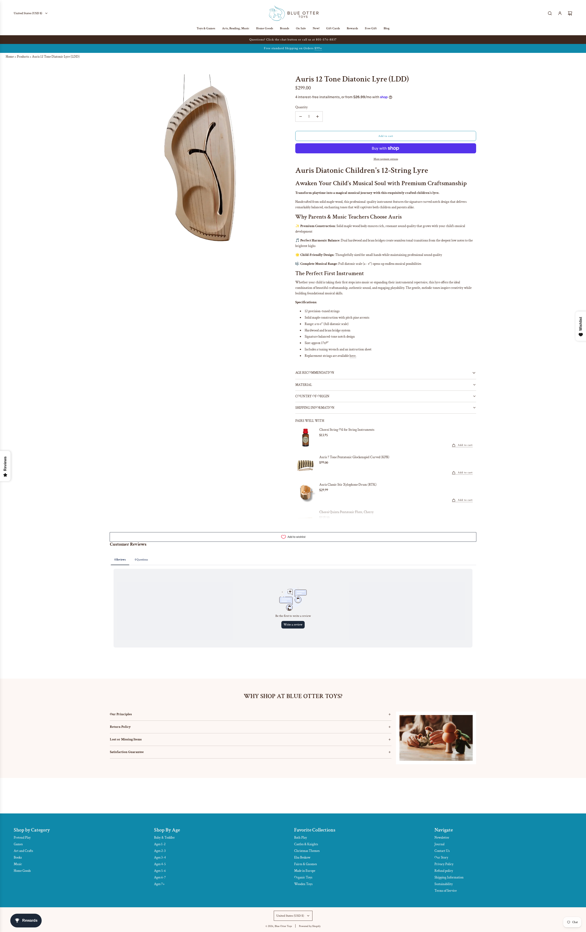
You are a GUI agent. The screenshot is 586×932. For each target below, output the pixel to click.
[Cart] (570, 13)
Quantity (301, 107)
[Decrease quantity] (301, 116)
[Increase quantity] (317, 116)
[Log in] (560, 13)
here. (353, 356)
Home (10, 56)
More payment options (386, 159)
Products (23, 56)
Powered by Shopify (309, 926)
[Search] (550, 13)
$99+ (318, 48)
